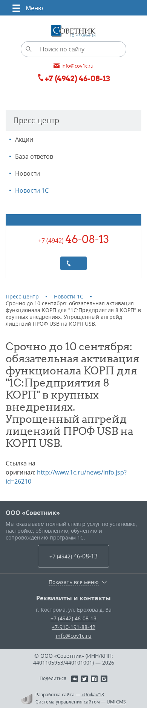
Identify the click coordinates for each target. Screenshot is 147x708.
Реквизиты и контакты (73, 598)
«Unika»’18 (92, 694)
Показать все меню (74, 582)
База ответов (34, 156)
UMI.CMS (116, 702)
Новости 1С (32, 190)
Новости (27, 173)
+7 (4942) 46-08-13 (73, 618)
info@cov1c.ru (74, 635)
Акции (24, 139)
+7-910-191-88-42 (73, 627)
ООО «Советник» (33, 513)
